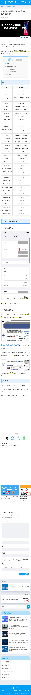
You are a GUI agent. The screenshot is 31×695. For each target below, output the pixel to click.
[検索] (28, 607)
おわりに (9, 74)
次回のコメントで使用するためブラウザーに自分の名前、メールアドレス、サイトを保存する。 (16, 560)
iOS (7, 445)
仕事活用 (5, 674)
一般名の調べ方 (12, 69)
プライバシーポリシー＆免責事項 (10, 690)
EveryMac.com (10, 345)
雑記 (4, 677)
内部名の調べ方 (12, 71)
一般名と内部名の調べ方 (13, 66)
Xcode (17, 445)
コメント (5, 521)
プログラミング (12, 443)
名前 (3, 540)
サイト (3, 553)
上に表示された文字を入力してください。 (13, 567)
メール (4, 546)
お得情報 (5, 665)
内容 (8, 63)
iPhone (12, 445)
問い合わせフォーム (24, 690)
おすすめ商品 (6, 662)
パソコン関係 (6, 668)
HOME (16, 688)
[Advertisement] (15, 415)
